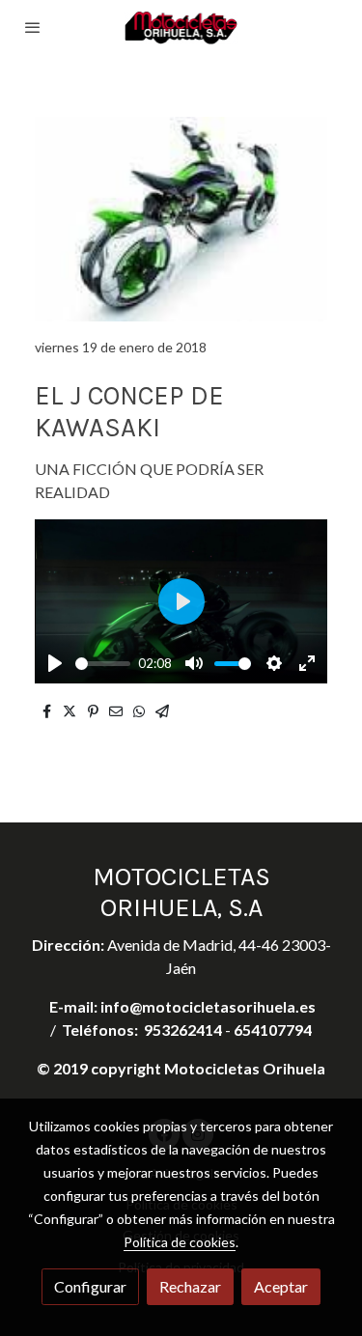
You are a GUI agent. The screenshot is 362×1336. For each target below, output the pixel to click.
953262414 (183, 1029)
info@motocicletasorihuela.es (208, 1006)
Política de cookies (180, 1242)
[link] (181, 27)
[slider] (102, 663)
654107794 (273, 1029)
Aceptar (281, 1286)
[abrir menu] (32, 27)
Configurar (90, 1286)
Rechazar (190, 1286)
